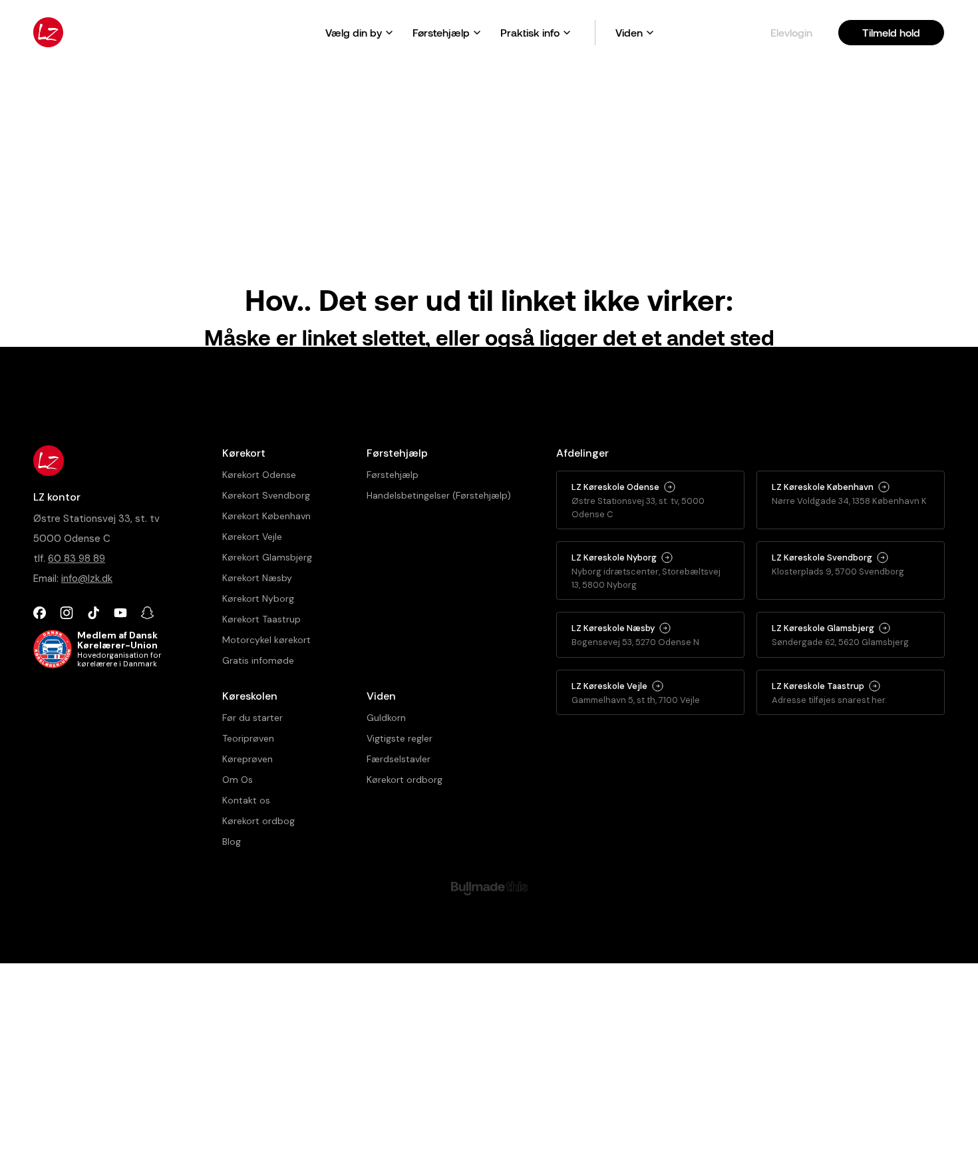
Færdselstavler (398, 759)
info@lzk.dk (86, 578)
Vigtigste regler (399, 738)
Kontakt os (246, 800)
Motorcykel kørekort (266, 640)
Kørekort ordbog (258, 821)
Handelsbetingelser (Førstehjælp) (439, 495)
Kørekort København (266, 516)
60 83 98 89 (76, 558)
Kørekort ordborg (404, 780)
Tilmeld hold (891, 32)
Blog (231, 841)
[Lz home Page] (48, 32)
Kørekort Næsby (257, 578)
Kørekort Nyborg (258, 598)
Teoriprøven (248, 738)
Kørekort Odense (259, 475)
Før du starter (252, 718)
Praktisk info (530, 32)
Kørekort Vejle (252, 537)
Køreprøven (247, 759)
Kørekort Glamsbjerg (267, 557)
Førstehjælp (441, 32)
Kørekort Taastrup (261, 619)
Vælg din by (353, 32)
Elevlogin (791, 32)
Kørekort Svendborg (266, 495)
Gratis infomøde (258, 660)
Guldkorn (386, 718)
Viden (629, 32)
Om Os (237, 780)
